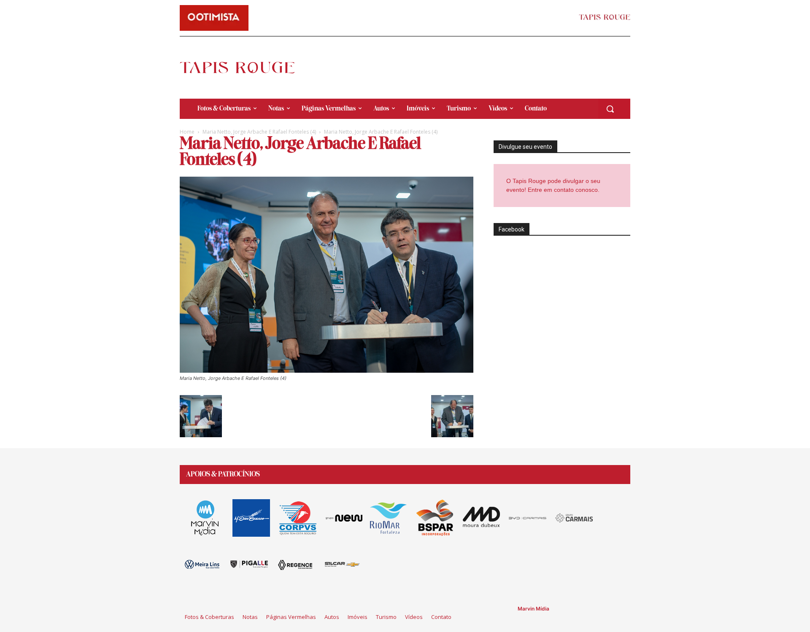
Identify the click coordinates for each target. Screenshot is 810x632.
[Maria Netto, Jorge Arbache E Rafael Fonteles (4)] (326, 370)
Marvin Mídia (533, 608)
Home (187, 131)
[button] (610, 109)
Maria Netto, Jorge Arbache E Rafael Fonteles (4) (259, 131)
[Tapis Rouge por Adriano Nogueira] (244, 67)
